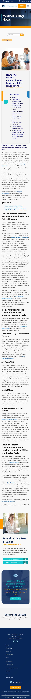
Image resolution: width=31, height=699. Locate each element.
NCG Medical (10, 483)
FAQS (7, 674)
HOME (7, 645)
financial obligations (13, 462)
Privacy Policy (10, 677)
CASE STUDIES (9, 654)
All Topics (7, 40)
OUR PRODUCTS (9, 664)
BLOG (7, 657)
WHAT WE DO (9, 661)
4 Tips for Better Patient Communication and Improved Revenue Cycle (17, 111)
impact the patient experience (19, 237)
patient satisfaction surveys (9, 419)
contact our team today (8, 501)
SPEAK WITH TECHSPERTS (12, 667)
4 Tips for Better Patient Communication (16, 210)
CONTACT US (22, 6)
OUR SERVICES (9, 648)
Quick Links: (15, 97)
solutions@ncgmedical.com (15, 638)
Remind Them (16, 125)
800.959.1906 (23, 697)
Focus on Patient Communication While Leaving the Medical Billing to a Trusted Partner (18, 134)
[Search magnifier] (23, 35)
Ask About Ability (17, 123)
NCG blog (4, 145)
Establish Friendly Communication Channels (17, 119)
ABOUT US (8, 651)
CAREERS (8, 671)
